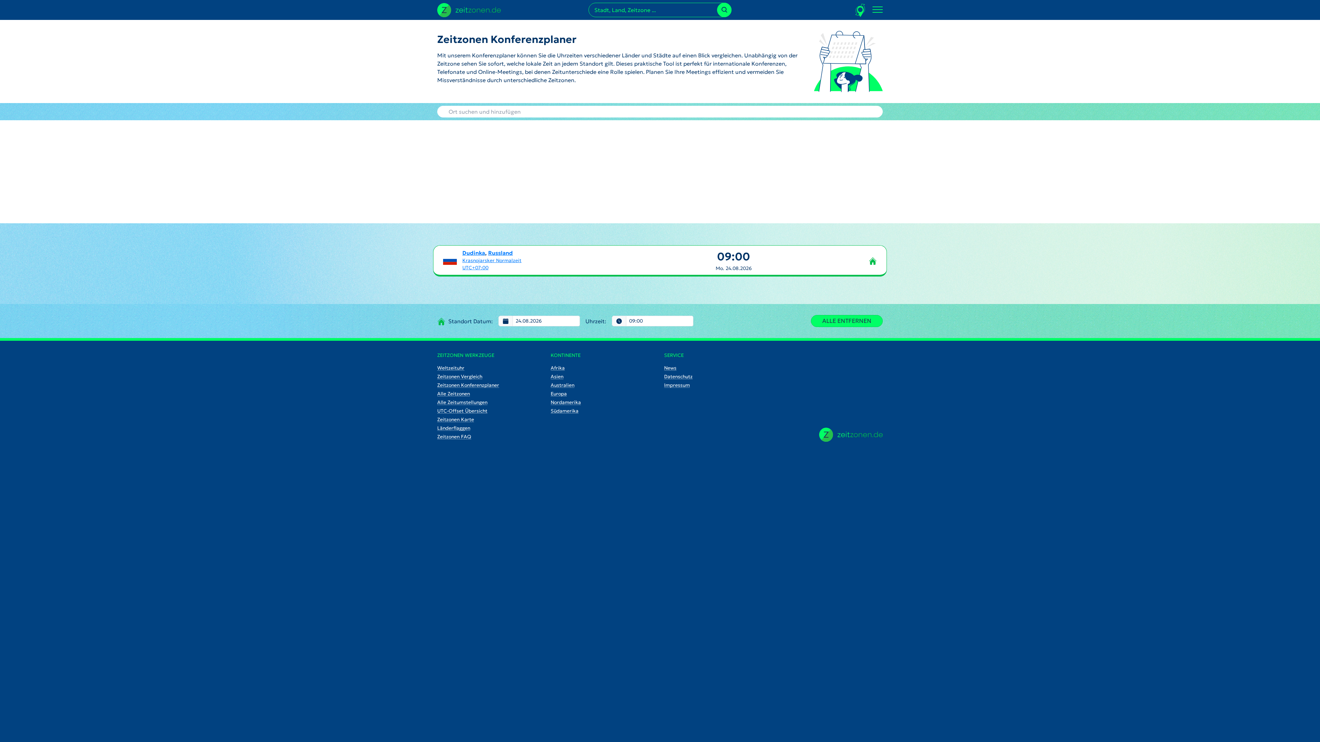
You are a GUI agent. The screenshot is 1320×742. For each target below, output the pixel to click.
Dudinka (473, 252)
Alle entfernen (846, 321)
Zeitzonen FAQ (454, 437)
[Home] (851, 435)
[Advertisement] (660, 172)
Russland (500, 252)
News (670, 368)
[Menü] (877, 10)
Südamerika (565, 411)
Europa (559, 394)
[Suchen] (724, 10)
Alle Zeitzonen (453, 394)
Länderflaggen (453, 428)
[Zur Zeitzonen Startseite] (469, 9)
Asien (557, 376)
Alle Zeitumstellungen (462, 402)
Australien (562, 385)
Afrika (558, 368)
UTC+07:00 (475, 268)
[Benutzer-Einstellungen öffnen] (860, 10)
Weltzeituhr (450, 368)
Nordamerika (566, 402)
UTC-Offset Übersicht (462, 411)
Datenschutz (678, 376)
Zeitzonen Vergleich (459, 376)
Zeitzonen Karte (455, 419)
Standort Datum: (470, 321)
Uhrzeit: (595, 321)
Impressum (677, 385)
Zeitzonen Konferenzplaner (468, 385)
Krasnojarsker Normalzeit (491, 260)
